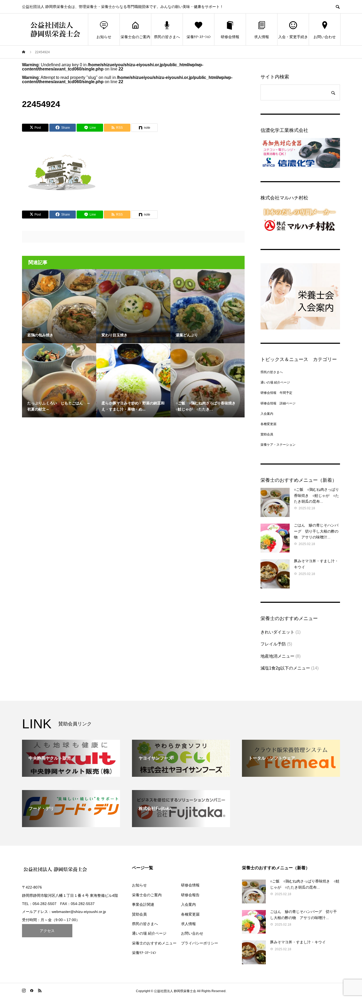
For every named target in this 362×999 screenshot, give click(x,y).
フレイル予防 (273, 644)
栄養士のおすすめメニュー (154, 943)
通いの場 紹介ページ (275, 382)
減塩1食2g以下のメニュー (285, 668)
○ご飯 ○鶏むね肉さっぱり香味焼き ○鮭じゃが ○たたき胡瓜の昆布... (316, 495)
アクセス (47, 931)
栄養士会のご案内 (135, 37)
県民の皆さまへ (167, 37)
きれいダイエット (277, 632)
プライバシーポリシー (199, 943)
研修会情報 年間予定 (276, 393)
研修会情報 (230, 37)
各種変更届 (268, 424)
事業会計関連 (143, 904)
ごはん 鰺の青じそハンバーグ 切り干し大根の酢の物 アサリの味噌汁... (316, 531)
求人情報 (261, 37)
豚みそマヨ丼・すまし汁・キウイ (298, 942)
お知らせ (103, 37)
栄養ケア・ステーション (278, 445)
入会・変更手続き (293, 37)
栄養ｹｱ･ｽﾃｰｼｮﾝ (199, 37)
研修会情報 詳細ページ (278, 403)
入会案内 (267, 414)
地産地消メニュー (277, 656)
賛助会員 (267, 434)
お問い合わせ (325, 37)
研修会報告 (190, 895)
